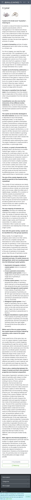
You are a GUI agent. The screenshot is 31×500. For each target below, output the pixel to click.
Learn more (9, 499)
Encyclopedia (16, 462)
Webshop (16, 465)
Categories (6, 481)
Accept (28, 496)
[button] (6, 15)
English (4, 491)
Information (6, 477)
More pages (6, 486)
